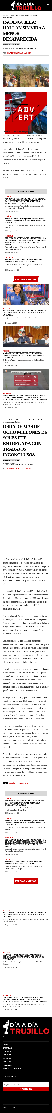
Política (8, 197)
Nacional (9, 236)
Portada (11, 15)
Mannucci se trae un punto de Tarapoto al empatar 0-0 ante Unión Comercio (25, 261)
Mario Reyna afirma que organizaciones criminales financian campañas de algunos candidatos (25, 221)
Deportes (9, 257)
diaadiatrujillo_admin (19, 53)
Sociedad (15, 44)
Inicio (5, 15)
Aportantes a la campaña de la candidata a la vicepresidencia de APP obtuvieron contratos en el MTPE (25, 201)
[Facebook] (5, 59)
